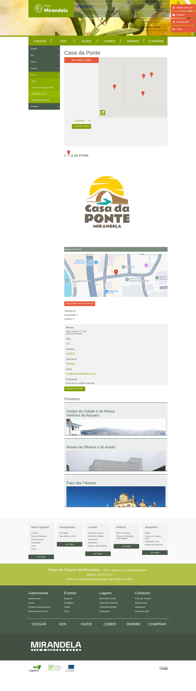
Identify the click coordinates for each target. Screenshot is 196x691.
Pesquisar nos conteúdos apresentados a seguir (150, 20)
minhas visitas (93, 18)
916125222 (70, 363)
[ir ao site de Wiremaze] (164, 666)
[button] (143, 76)
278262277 (70, 353)
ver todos (41, 557)
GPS (68, 343)
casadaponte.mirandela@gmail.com (81, 373)
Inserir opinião (74, 389)
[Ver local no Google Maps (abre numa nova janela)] (116, 275)
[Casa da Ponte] (116, 203)
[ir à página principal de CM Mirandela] (56, 653)
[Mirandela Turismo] (51, 15)
